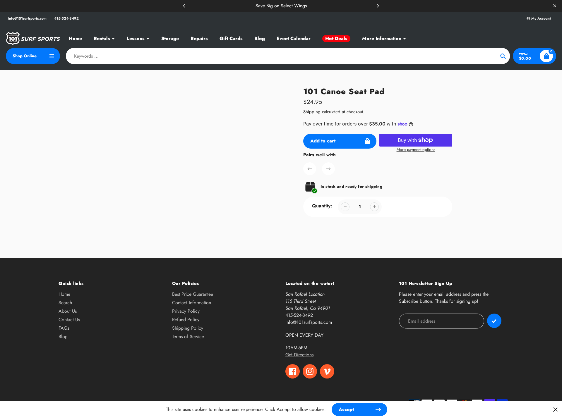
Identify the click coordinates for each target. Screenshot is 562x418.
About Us (68, 311)
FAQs (64, 328)
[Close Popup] (555, 409)
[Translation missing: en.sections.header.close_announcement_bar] (555, 6)
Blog (63, 336)
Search (65, 302)
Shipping (312, 112)
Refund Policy (185, 319)
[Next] (378, 6)
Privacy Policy (186, 311)
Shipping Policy (187, 328)
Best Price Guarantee (192, 294)
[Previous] (184, 6)
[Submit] (494, 321)
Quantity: (322, 205)
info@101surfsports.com (27, 18)
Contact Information (191, 302)
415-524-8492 (66, 18)
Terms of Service (188, 336)
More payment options (416, 149)
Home (64, 294)
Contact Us (69, 319)
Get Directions (299, 354)
